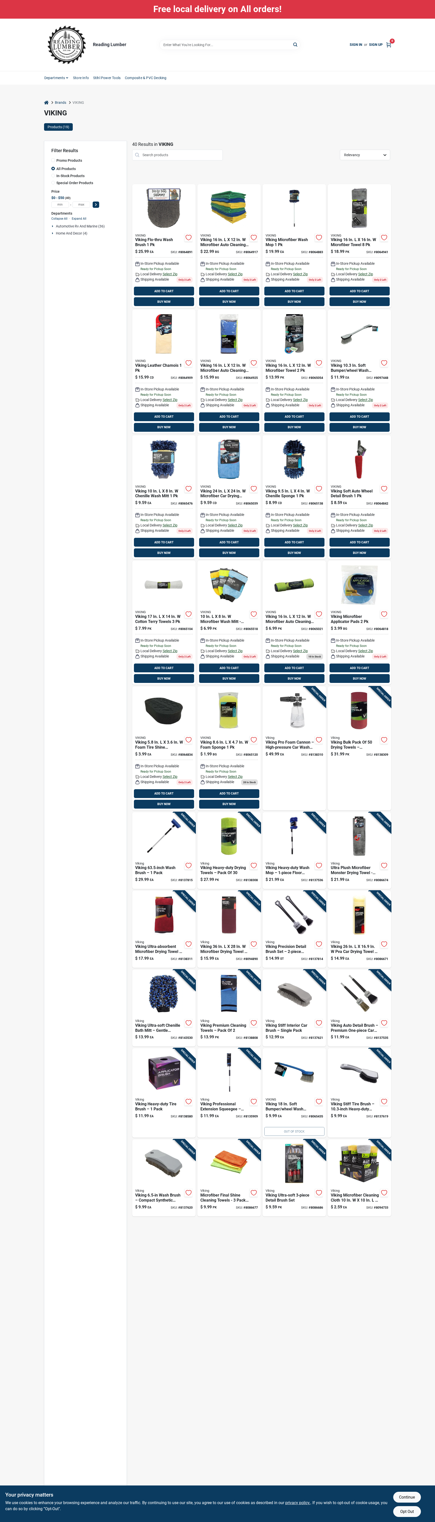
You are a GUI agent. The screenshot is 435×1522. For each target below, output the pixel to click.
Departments (54, 78)
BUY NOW (164, 302)
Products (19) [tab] (58, 127)
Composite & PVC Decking (146, 78)
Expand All (79, 218)
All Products (66, 169)
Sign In (356, 45)
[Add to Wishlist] (189, 238)
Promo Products (69, 160)
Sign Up (376, 45)
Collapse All (59, 218)
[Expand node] (53, 226)
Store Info (81, 78)
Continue (407, 1497)
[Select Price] (96, 205)
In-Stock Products (70, 176)
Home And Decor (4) (71, 233)
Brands (60, 103)
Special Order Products (74, 183)
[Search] (295, 44)
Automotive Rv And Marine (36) (80, 226)
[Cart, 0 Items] (388, 44)
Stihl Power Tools (107, 78)
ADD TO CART (163, 291)
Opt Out (407, 1511)
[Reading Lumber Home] (66, 45)
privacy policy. (297, 1502)
